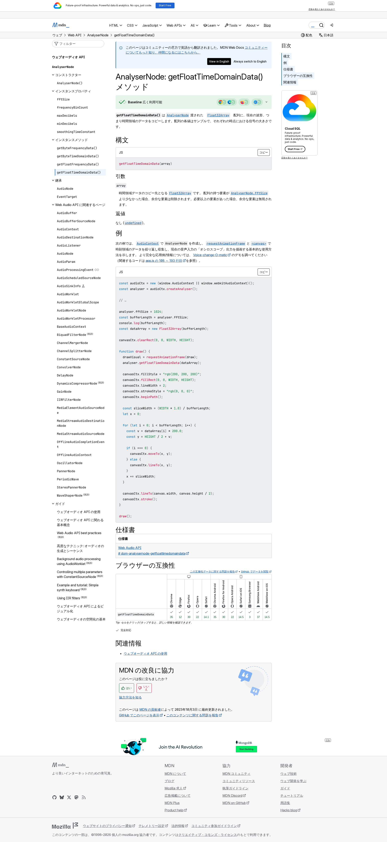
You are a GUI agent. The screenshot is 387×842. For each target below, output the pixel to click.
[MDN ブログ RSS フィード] (83, 797)
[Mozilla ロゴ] (65, 826)
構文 (286, 56)
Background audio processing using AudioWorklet (79, 561)
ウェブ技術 (288, 774)
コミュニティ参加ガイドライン (214, 826)
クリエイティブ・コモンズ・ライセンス (207, 835)
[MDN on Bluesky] (61, 797)
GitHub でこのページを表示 (139, 715)
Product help (174, 810)
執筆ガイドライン (235, 788)
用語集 (285, 803)
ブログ (169, 781)
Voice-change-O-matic (210, 255)
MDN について (175, 774)
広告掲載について (178, 795)
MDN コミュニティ (236, 774)
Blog (267, 25)
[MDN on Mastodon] (76, 797)
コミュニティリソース (238, 781)
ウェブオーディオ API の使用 (145, 653)
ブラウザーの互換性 (298, 76)
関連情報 (289, 82)
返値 (120, 214)
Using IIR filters (68, 598)
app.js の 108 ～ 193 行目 (164, 261)
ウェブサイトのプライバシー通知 (107, 826)
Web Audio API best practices (79, 533)
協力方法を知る (130, 697)
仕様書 (288, 69)
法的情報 (177, 826)
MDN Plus (172, 803)
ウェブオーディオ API (68, 57)
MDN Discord (232, 795)
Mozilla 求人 (174, 788)
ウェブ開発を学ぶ (293, 781)
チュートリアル (291, 795)
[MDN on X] (69, 797)
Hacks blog (288, 810)
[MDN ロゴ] (60, 765)
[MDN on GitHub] (54, 797)
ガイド (285, 788)
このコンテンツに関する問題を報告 (192, 715)
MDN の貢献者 (150, 709)
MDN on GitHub (234, 803)
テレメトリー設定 (152, 826)
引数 (120, 176)
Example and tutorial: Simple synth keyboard (78, 587)
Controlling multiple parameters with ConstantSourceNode (79, 574)
